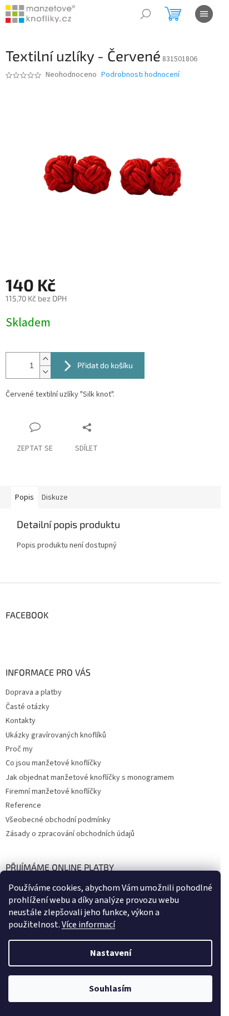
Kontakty (21, 720)
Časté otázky (27, 706)
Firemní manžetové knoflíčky (53, 791)
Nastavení (110, 953)
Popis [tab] (24, 497)
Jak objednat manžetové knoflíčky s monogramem (90, 777)
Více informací (88, 925)
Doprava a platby (34, 692)
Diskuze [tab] (55, 497)
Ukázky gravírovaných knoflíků (56, 735)
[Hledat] (146, 14)
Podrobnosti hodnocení (140, 75)
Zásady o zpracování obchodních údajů (70, 833)
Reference (23, 805)
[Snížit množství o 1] (45, 371)
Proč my (19, 749)
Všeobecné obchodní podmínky (58, 819)
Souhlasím (110, 989)
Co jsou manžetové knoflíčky (53, 763)
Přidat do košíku (105, 365)
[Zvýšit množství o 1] (45, 359)
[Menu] (204, 14)
